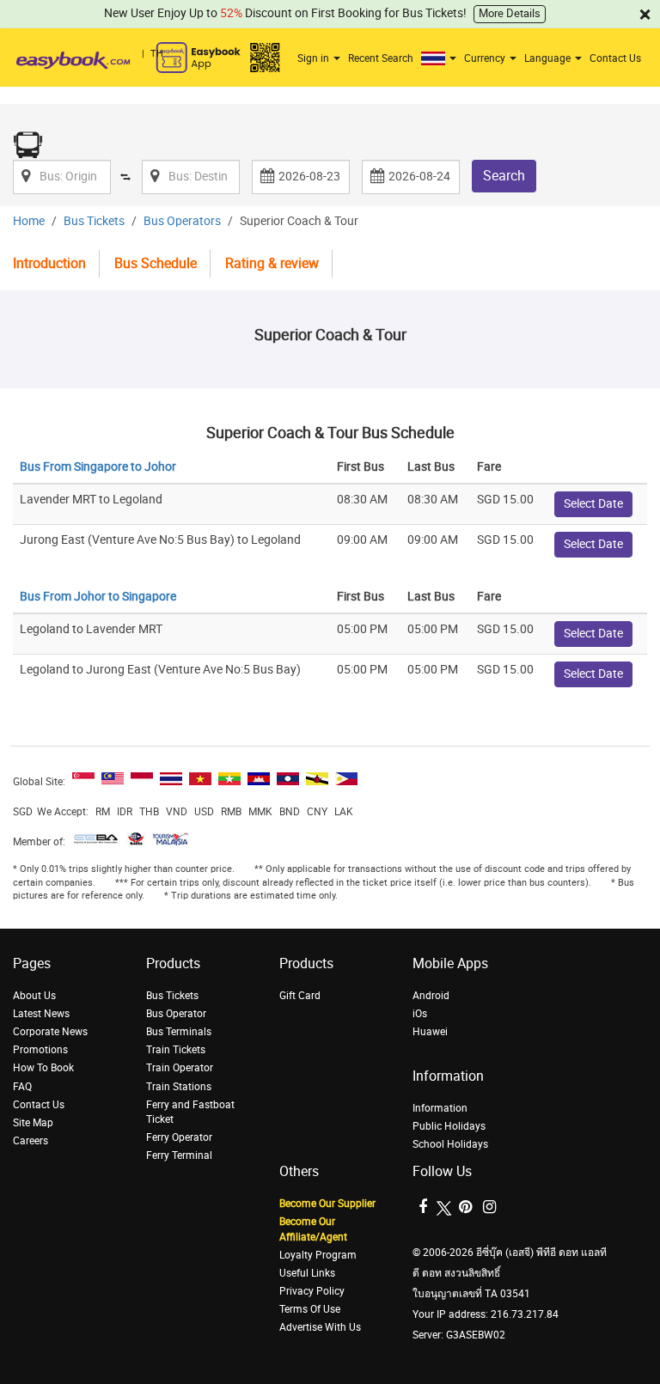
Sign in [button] (314, 58)
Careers (30, 1141)
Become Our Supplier (327, 1204)
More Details (510, 13)
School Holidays (450, 1144)
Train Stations (178, 1087)
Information (440, 1108)
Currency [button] (486, 58)
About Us (34, 996)
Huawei (430, 1032)
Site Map (33, 1123)
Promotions (40, 1050)
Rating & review (272, 263)
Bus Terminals (178, 1032)
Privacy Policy (312, 1291)
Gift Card (300, 996)
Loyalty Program (318, 1255)
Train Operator (179, 1068)
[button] (440, 58)
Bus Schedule (155, 263)
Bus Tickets (94, 221)
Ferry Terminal (179, 1155)
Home (29, 221)
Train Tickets (175, 1050)
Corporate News (50, 1032)
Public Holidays (449, 1126)
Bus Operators (182, 221)
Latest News (41, 1014)
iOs (419, 1014)
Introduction (49, 263)
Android (430, 996)
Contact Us (615, 58)
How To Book (43, 1068)
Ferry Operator (179, 1137)
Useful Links (307, 1273)
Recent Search (380, 58)
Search (504, 176)
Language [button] (548, 58)
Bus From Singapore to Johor (98, 467)
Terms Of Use (309, 1309)
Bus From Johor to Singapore (98, 596)
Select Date (593, 504)
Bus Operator (176, 1014)
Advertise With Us (320, 1327)
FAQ (22, 1087)
